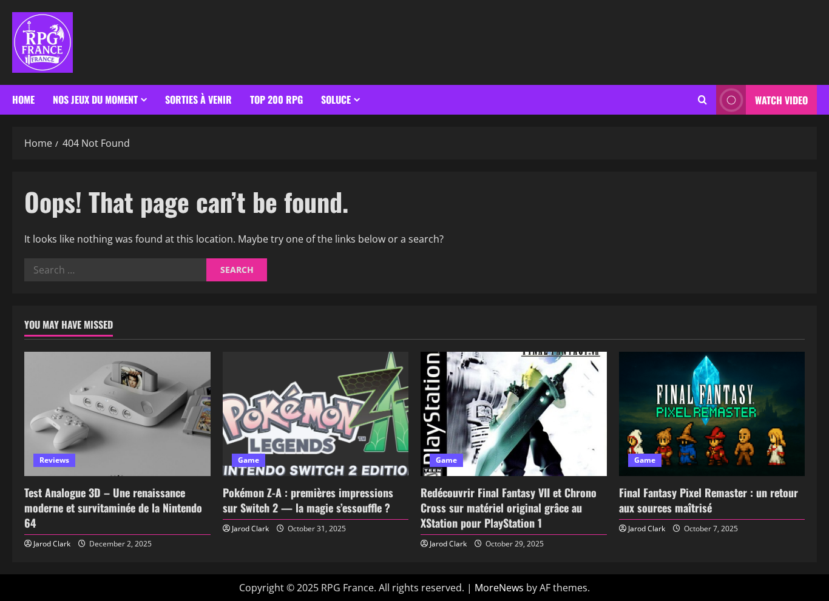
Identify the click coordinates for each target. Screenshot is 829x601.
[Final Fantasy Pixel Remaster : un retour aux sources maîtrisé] (712, 413)
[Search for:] (115, 269)
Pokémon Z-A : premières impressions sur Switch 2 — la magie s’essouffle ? (308, 500)
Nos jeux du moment (95, 99)
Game (248, 460)
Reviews (54, 460)
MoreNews (499, 587)
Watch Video (781, 100)
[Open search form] (702, 100)
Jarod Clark (51, 544)
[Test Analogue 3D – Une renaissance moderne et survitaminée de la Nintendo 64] (117, 413)
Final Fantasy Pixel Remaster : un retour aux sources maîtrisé (708, 500)
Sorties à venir (198, 99)
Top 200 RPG (276, 99)
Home (23, 99)
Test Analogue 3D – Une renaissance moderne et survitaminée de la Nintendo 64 (113, 508)
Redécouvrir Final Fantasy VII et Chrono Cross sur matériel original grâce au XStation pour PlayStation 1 (509, 508)
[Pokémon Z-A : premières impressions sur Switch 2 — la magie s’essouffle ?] (316, 413)
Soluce (336, 99)
